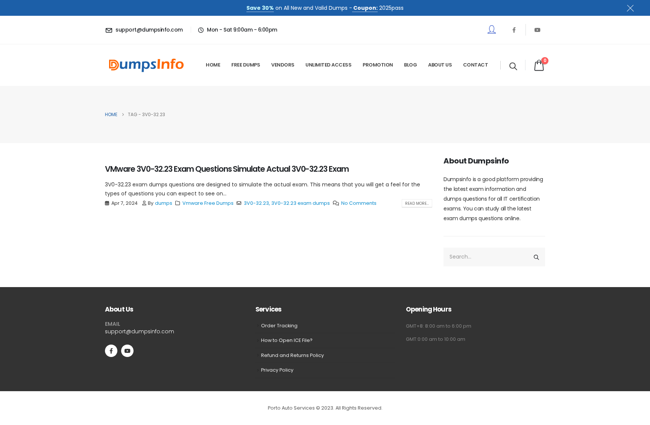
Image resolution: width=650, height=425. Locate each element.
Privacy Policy (277, 370)
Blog (410, 64)
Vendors (283, 64)
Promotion (378, 64)
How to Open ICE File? (287, 340)
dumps (163, 203)
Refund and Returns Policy (292, 355)
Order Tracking (279, 325)
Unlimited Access (328, 64)
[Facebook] (514, 30)
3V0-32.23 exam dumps (300, 203)
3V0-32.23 (256, 203)
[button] (513, 66)
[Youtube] (537, 30)
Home (213, 64)
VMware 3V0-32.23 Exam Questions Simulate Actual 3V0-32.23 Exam (227, 168)
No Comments (359, 203)
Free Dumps (245, 64)
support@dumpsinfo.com (139, 331)
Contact (475, 64)
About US (440, 64)
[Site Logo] (146, 65)
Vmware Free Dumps (208, 203)
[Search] (536, 257)
